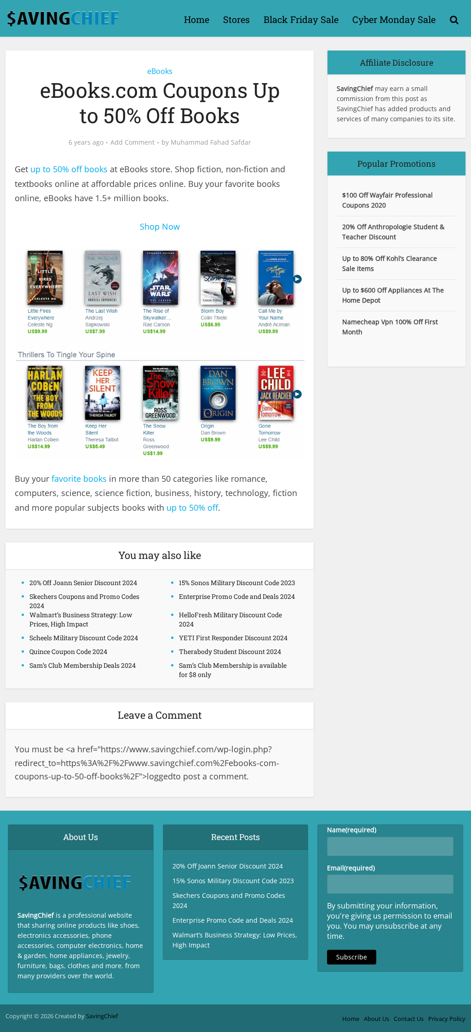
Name (351, 829)
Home (196, 19)
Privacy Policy (446, 1019)
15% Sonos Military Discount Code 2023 (237, 582)
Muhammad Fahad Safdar (211, 142)
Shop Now (160, 226)
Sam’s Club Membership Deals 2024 (82, 665)
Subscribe (351, 957)
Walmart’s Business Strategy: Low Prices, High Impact (80, 619)
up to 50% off (192, 507)
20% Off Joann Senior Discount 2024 (83, 582)
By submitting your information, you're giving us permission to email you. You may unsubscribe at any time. (389, 921)
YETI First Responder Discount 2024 (233, 637)
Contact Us (409, 1019)
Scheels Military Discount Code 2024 (83, 637)
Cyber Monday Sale (394, 19)
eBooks (159, 71)
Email (351, 867)
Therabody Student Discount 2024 (230, 651)
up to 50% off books (69, 169)
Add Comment (132, 142)
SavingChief (102, 1016)
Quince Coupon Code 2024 (68, 651)
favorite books (79, 478)
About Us (376, 1019)
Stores (236, 19)
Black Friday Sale (301, 19)
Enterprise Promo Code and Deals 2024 (237, 596)
